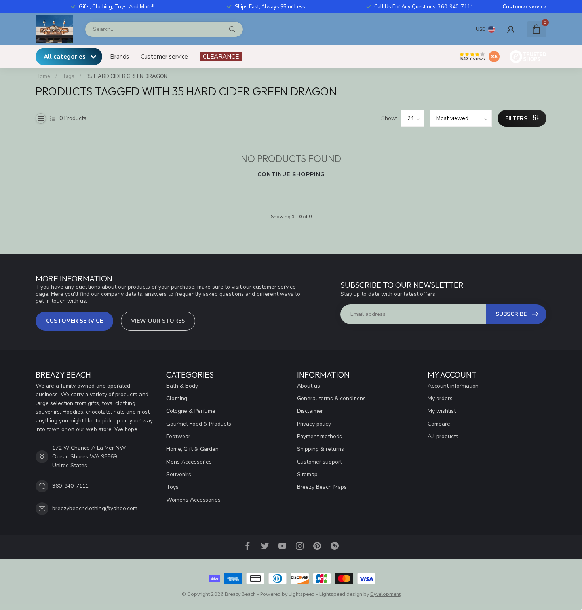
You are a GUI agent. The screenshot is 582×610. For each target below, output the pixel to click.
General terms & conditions (331, 398)
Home (43, 76)
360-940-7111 (70, 486)
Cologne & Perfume (190, 411)
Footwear (178, 436)
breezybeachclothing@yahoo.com (94, 508)
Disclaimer (310, 411)
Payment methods (319, 436)
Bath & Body (182, 386)
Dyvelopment (385, 594)
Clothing (176, 398)
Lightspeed (302, 594)
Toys (172, 487)
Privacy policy (314, 424)
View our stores (158, 321)
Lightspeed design (340, 594)
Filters (517, 118)
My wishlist (442, 411)
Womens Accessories (193, 500)
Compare (439, 424)
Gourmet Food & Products (198, 424)
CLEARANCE (221, 56)
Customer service (524, 6)
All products (443, 436)
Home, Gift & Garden (192, 449)
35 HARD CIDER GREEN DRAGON (126, 76)
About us (308, 386)
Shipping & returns (320, 449)
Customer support (319, 462)
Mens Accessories (189, 462)
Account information (453, 386)
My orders (440, 398)
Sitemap (307, 474)
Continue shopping (291, 174)
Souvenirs (178, 474)
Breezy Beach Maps (322, 487)
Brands (119, 56)
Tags (68, 76)
